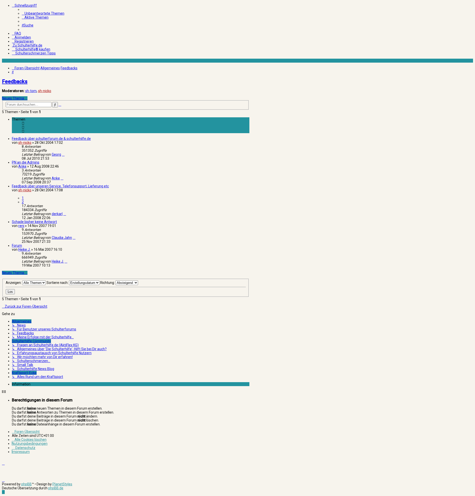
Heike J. (24, 249)
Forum (17, 246)
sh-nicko (44, 91)
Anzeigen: (14, 283)
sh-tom (31, 91)
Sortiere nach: (58, 283)
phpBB (26, 484)
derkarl (57, 214)
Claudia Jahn (62, 238)
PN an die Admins (25, 162)
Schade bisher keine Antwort (34, 222)
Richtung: (108, 283)
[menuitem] (43, 13)
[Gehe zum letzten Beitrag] (63, 154)
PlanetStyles (62, 484)
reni (21, 226)
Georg (56, 154)
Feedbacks (14, 81)
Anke (22, 166)
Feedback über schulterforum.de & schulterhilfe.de (51, 139)
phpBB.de (55, 488)
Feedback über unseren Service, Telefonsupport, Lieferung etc (60, 186)
